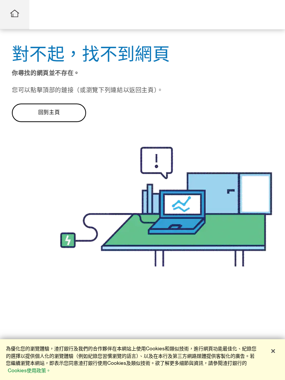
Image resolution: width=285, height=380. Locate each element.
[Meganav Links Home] (14, 14)
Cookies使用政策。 (29, 370)
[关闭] (273, 351)
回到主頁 (49, 112)
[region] (142, 359)
